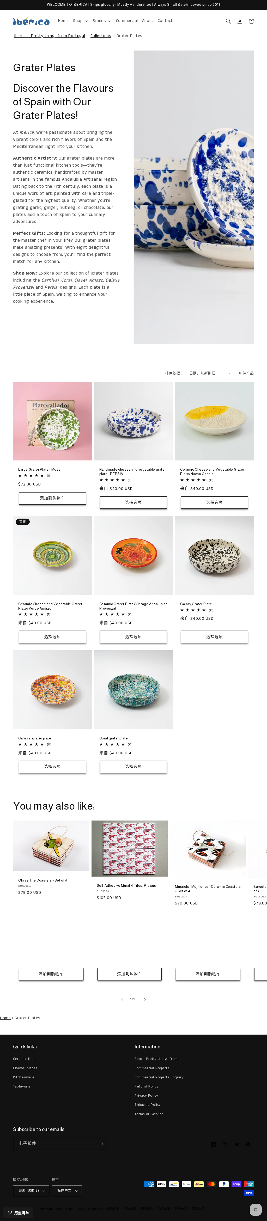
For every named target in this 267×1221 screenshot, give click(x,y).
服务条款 (147, 1209)
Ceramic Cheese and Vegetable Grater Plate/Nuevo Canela (212, 471)
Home (5, 1018)
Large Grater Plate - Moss (39, 469)
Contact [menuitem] (165, 21)
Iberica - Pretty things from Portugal (49, 36)
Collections (100, 36)
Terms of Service (149, 1114)
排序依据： (174, 373)
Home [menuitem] (63, 21)
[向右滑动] (145, 999)
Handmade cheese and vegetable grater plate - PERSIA (132, 471)
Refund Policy (147, 1086)
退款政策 (113, 1209)
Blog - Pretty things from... (158, 1058)
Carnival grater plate (34, 738)
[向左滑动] (122, 999)
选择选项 (133, 502)
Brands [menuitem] (99, 21)
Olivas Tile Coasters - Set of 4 (42, 880)
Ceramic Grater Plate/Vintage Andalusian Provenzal (133, 606)
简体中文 (64, 1190)
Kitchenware (24, 1077)
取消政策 (198, 1209)
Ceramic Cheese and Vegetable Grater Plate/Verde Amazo (50, 606)
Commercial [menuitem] (127, 21)
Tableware (22, 1086)
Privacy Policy (146, 1095)
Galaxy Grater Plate (196, 604)
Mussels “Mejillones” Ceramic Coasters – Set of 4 (208, 889)
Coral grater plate (113, 738)
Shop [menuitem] (77, 21)
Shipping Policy (148, 1104)
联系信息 (181, 1209)
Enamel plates (25, 1068)
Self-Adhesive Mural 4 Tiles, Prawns (126, 886)
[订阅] (101, 1144)
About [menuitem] (148, 21)
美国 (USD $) (29, 1190)
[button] (228, 21)
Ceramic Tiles (24, 1058)
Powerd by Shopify (89, 1209)
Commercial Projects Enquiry (159, 1077)
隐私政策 (130, 1209)
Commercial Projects (152, 1068)
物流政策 (164, 1209)
